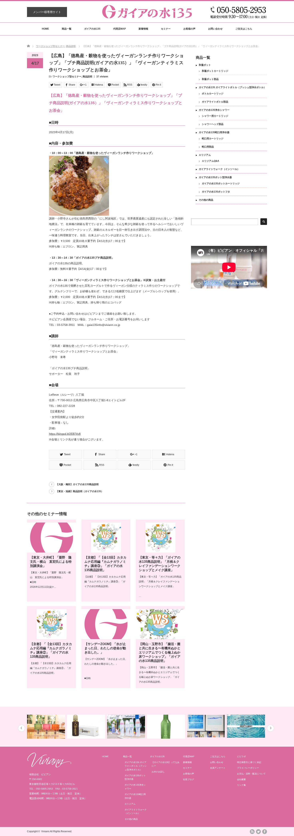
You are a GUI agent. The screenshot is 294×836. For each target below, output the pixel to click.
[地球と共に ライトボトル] (126, 727)
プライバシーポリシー (248, 768)
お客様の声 (189, 28)
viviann (104, 76)
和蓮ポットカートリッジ (215, 71)
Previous (21, 728)
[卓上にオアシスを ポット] (46, 727)
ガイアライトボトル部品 (215, 101)
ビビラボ (241, 756)
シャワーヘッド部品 (212, 124)
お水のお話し (158, 771)
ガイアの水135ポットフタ (216, 191)
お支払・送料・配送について (251, 773)
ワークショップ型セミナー (50, 46)
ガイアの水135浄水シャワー (214, 110)
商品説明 (71, 46)
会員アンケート (217, 768)
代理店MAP (119, 28)
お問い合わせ (215, 28)
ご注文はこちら (243, 28)
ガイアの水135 (92, 28)
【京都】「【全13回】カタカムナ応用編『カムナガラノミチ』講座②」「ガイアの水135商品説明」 (50, 668)
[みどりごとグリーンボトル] (166, 727)
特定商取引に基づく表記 (249, 762)
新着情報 (143, 28)
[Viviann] (49, 766)
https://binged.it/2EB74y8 (65, 433)
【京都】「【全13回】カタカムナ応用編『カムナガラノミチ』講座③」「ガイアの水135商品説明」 (105, 581)
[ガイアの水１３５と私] (206, 726)
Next (270, 728)
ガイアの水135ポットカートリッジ (221, 183)
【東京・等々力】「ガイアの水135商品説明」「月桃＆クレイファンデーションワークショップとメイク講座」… (160, 586)
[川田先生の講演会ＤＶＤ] (246, 726)
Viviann (45, 831)
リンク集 (241, 785)
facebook (264, 831)
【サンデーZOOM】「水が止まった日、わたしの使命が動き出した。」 (105, 648)
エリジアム (205, 155)
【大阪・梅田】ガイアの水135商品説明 (77, 484)
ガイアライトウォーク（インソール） (219, 169)
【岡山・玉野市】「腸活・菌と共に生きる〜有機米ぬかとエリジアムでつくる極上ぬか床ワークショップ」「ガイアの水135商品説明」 (159, 652)
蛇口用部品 (208, 146)
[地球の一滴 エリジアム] (86, 727)
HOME (45, 28)
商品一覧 (66, 28)
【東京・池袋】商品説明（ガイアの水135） (79, 491)
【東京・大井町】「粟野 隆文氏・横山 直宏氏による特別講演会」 (51, 562)
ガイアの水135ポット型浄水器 (215, 177)
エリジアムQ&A (210, 161)
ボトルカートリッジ (212, 93)
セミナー (166, 28)
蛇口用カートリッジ (212, 138)
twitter (258, 831)
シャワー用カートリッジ (215, 116)
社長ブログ (188, 779)
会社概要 (241, 779)
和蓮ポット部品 (210, 79)
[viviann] (147, 16)
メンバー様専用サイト (47, 12)
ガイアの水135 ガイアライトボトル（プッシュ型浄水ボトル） (232, 87)
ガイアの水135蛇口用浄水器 (214, 132)
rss (252, 831)
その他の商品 (206, 200)
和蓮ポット (205, 65)
